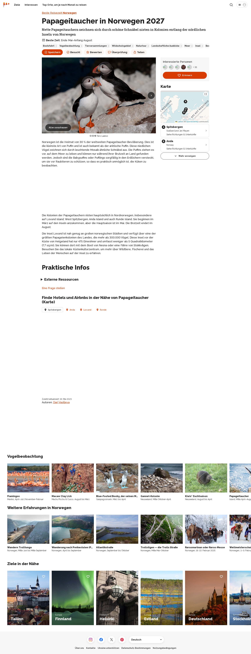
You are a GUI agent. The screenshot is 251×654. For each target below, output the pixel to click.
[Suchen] (231, 5)
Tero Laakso (102, 136)
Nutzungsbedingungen (164, 648)
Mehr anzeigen (187, 156)
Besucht (75, 52)
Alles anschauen (58, 127)
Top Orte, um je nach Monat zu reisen (64, 4)
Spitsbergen (54, 310)
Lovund (87, 310)
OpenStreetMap (192, 122)
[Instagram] (90, 639)
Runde (103, 310)
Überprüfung (119, 52)
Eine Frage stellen (53, 288)
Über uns (79, 648)
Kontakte (90, 648)
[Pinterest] (122, 639)
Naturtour (141, 46)
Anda (72, 310)
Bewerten (96, 52)
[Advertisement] (99, 190)
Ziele (17, 4)
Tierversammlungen (96, 46)
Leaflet (180, 122)
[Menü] (242, 5)
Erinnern (187, 75)
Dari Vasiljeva (61, 402)
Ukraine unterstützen (108, 648)
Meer (187, 46)
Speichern (54, 52)
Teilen (140, 52)
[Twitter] (111, 639)
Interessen (31, 4)
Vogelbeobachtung (70, 46)
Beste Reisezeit (59, 12)
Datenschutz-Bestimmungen (135, 648)
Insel (197, 46)
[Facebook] (101, 639)
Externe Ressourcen (61, 279)
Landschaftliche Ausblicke (165, 46)
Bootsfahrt (48, 46)
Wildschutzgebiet (121, 46)
